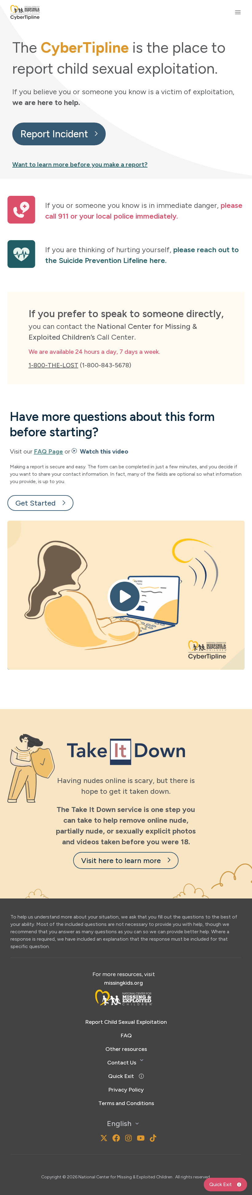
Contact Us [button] (121, 1062)
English (119, 1123)
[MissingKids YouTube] (140, 1138)
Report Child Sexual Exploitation (126, 1022)
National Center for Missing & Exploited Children (125, 1177)
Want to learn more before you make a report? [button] (80, 164)
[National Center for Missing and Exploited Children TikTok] (153, 1138)
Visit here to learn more (121, 860)
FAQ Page (48, 451)
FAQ (126, 1035)
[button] (126, 595)
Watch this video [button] (103, 451)
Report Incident (54, 134)
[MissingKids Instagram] (92, 1138)
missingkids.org (123, 982)
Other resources (126, 1049)
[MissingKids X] (104, 1138)
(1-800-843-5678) (80, 365)
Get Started (35, 503)
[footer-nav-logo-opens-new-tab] (123, 997)
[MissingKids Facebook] (116, 1138)
